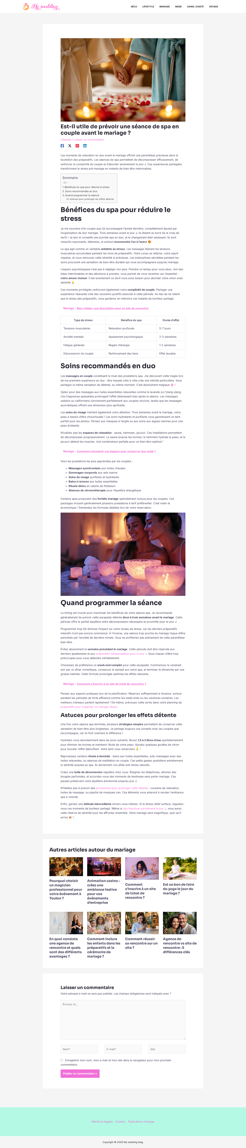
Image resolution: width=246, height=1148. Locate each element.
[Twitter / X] (69, 146)
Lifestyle (148, 6)
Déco (134, 6)
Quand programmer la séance (82, 195)
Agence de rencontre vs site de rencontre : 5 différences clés (180, 945)
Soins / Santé (195, 6)
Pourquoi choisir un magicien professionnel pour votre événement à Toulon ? (65, 889)
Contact (120, 1121)
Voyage (213, 6)
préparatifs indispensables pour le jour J (121, 653)
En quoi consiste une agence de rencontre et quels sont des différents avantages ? (65, 948)
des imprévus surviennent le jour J (144, 808)
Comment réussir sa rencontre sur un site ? (141, 943)
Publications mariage (141, 1121)
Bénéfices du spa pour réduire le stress (87, 187)
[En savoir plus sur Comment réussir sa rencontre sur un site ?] (142, 923)
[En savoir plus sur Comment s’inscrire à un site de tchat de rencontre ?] (142, 868)
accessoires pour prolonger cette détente (122, 788)
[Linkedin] (85, 146)
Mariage (164, 6)
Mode (178, 6)
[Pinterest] (77, 146)
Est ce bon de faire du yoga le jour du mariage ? (178, 888)
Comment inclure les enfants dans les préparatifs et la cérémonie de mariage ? (103, 948)
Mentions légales (102, 1121)
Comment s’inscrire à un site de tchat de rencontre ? (140, 891)
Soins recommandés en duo (81, 191)
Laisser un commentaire (89, 139)
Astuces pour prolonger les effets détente (92, 199)
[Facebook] (62, 146)
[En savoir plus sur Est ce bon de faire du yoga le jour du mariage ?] (180, 868)
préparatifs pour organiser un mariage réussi (89, 706)
